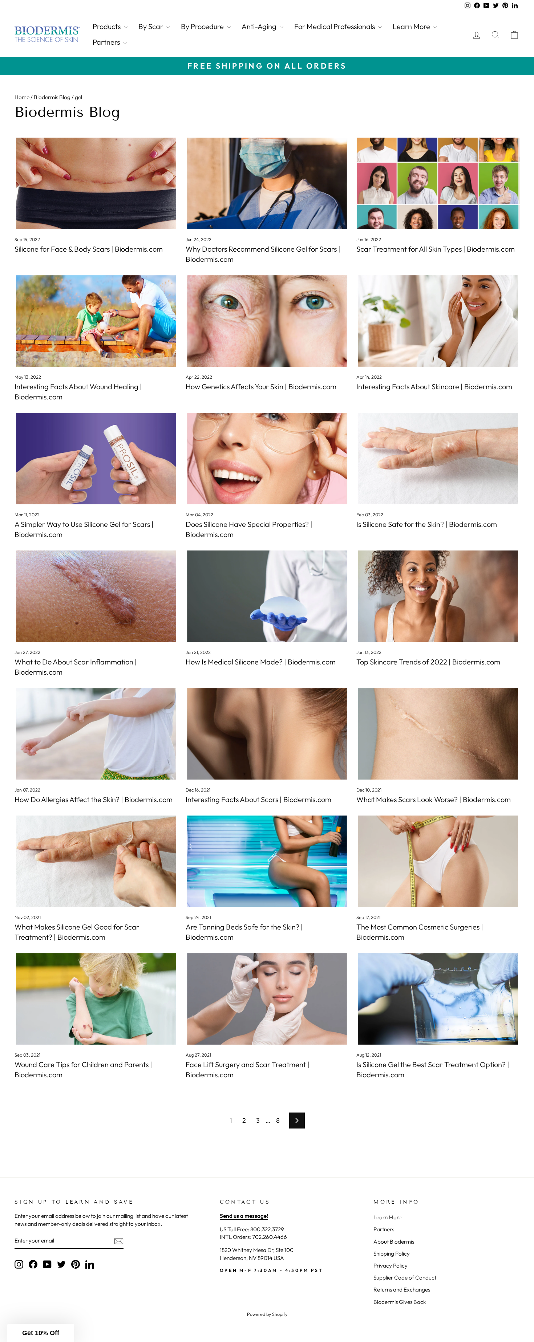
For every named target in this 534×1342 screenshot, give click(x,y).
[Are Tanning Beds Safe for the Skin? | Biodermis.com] (267, 861)
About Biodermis (393, 1241)
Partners (107, 41)
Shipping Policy (391, 1253)
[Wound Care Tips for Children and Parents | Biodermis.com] (96, 999)
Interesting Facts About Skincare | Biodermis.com (434, 386)
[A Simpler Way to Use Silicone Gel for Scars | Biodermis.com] (96, 458)
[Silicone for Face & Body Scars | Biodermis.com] (96, 183)
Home (22, 97)
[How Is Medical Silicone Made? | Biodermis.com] (267, 596)
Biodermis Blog (52, 97)
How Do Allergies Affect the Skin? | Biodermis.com (94, 799)
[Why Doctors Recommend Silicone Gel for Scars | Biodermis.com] (267, 183)
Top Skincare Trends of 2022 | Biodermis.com (428, 661)
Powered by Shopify (267, 1314)
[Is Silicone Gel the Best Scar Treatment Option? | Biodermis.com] (437, 999)
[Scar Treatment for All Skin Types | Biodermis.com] (437, 183)
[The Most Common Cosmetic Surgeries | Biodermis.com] (437, 861)
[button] (40, 1333)
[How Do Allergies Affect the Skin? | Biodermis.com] (96, 734)
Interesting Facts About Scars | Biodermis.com (258, 799)
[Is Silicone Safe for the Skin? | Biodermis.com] (437, 458)
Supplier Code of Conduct (404, 1277)
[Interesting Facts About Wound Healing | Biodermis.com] (96, 321)
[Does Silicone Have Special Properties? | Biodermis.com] (267, 458)
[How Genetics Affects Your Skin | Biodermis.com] (267, 321)
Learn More (412, 26)
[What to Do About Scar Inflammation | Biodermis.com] (96, 596)
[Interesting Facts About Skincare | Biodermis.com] (437, 321)
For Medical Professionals (335, 26)
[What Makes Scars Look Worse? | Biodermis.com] (437, 734)
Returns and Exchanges (401, 1289)
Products (107, 26)
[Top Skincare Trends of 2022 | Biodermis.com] (437, 596)
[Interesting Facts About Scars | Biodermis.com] (267, 734)
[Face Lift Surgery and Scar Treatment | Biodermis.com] (267, 999)
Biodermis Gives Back (399, 1301)
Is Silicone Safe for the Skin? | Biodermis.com (426, 524)
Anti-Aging (260, 26)
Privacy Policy (390, 1265)
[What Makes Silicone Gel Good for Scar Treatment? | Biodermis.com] (96, 861)
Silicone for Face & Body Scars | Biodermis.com (89, 248)
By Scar (151, 26)
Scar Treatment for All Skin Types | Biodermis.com (435, 248)
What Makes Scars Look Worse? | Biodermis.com (433, 799)
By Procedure (203, 26)
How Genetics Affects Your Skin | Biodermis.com (261, 386)
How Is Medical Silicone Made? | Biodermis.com (261, 661)
